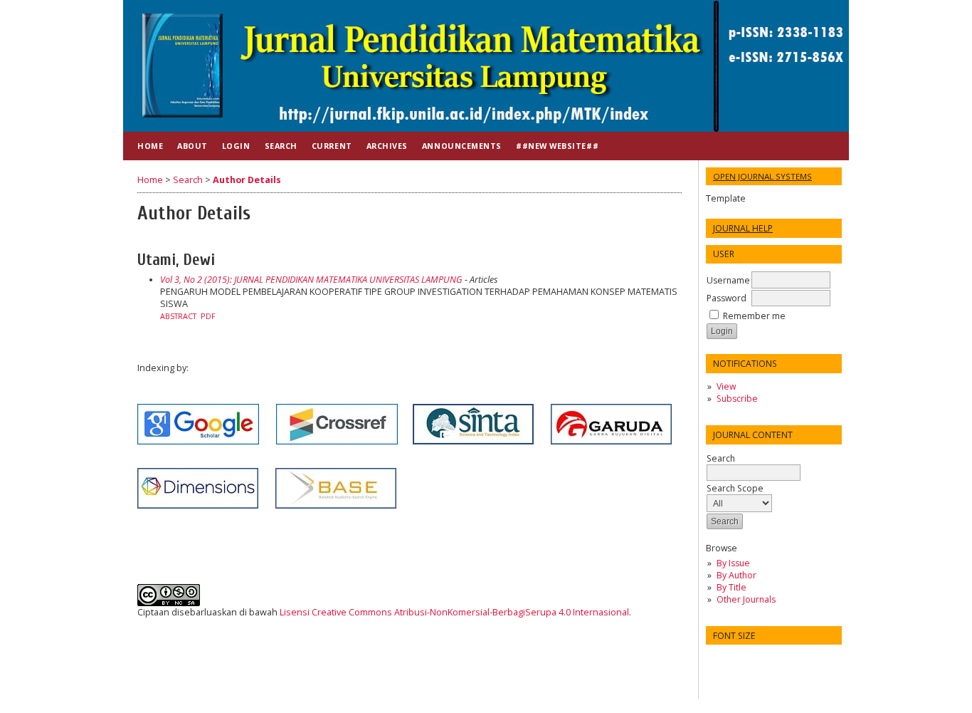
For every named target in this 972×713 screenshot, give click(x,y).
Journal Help (743, 228)
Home (150, 145)
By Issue (733, 563)
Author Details (247, 180)
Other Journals (746, 599)
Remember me (754, 316)
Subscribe (737, 398)
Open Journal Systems (762, 176)
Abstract (178, 316)
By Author (736, 575)
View (726, 386)
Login (236, 145)
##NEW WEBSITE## (557, 145)
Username (728, 280)
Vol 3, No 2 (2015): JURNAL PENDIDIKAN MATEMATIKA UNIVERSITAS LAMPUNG (311, 280)
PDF (208, 316)
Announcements (462, 145)
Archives (387, 145)
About (192, 145)
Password (726, 298)
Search (721, 458)
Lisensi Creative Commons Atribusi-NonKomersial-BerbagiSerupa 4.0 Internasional (454, 612)
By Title (731, 587)
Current (332, 145)
